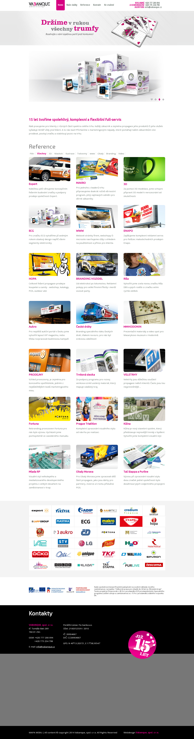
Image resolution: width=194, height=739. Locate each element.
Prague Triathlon (86, 423)
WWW (80, 230)
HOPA (32, 278)
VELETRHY (130, 374)
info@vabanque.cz (45, 646)
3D (125, 184)
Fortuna (34, 423)
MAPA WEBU (35, 732)
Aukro (32, 326)
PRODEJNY (36, 374)
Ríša (126, 278)
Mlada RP (34, 471)
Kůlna (127, 423)
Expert (33, 183)
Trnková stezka (85, 374)
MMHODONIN (132, 326)
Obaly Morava (84, 471)
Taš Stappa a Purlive (136, 471)
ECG (31, 230)
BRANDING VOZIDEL (89, 278)
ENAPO (128, 230)
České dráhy (83, 326)
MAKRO (81, 182)
